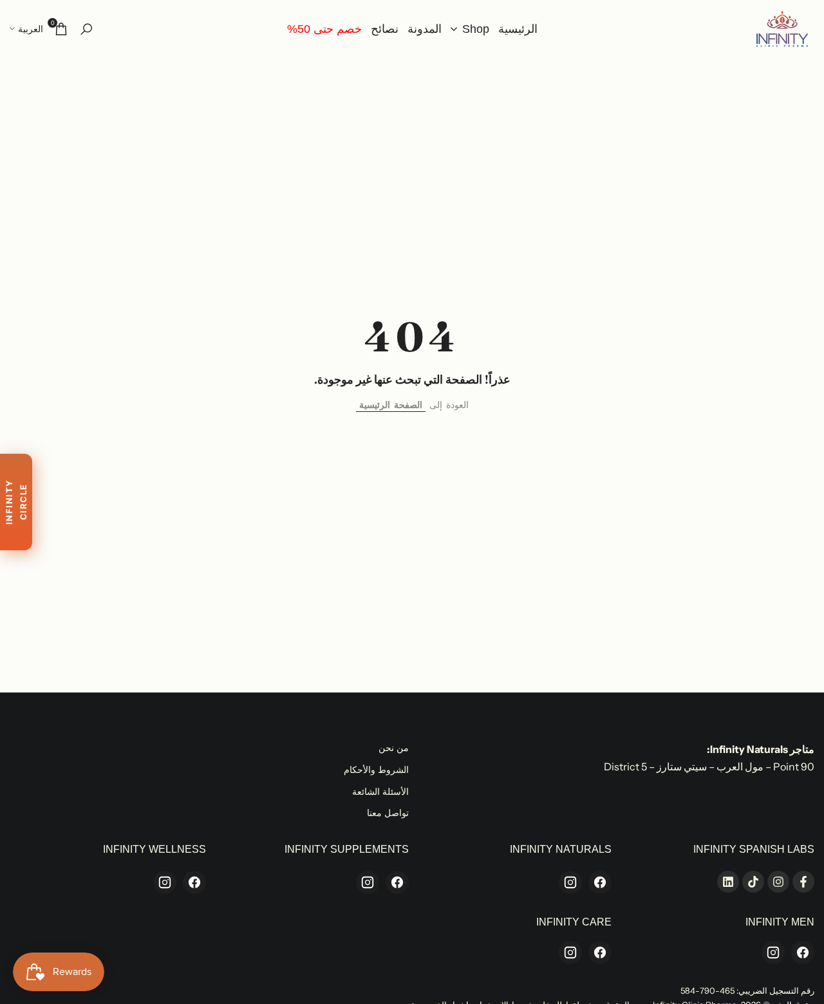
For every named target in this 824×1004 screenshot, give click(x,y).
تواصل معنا (388, 813)
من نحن (394, 748)
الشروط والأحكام (376, 770)
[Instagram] (570, 882)
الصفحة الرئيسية (390, 405)
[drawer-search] (86, 29)
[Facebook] (600, 882)
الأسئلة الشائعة (380, 791)
